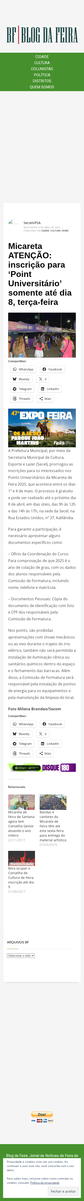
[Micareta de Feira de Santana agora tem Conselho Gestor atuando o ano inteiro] (21, 802)
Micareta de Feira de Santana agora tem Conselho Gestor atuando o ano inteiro (21, 824)
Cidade (45, 230)
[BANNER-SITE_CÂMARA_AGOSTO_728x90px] (42, 767)
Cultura (55, 230)
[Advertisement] (42, 147)
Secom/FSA (32, 223)
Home (65, 230)
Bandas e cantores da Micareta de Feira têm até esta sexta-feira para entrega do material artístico (53, 826)
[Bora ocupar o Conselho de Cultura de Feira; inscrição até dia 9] (21, 858)
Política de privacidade (45, 1183)
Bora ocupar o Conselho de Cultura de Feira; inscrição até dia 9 (21, 877)
